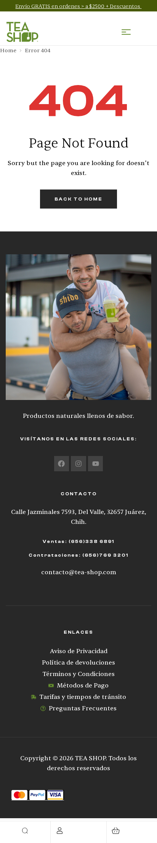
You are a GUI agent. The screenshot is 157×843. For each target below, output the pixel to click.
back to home (78, 199)
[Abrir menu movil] (126, 32)
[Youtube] (95, 463)
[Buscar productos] (25, 830)
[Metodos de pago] (78, 795)
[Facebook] (61, 463)
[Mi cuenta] (59, 830)
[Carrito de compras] (115, 830)
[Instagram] (78, 463)
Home (8, 50)
